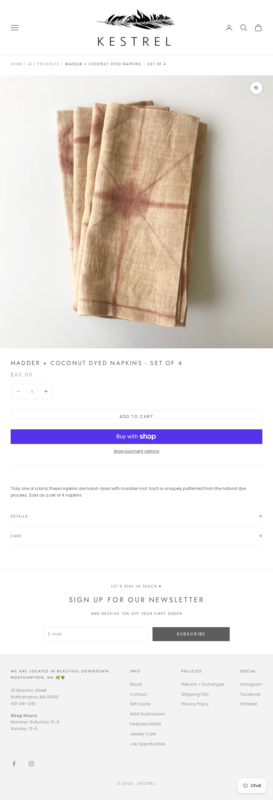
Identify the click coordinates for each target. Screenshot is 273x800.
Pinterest (248, 704)
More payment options (136, 451)
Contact (138, 694)
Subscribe (191, 634)
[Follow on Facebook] (14, 763)
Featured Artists (145, 724)
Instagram (251, 684)
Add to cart (137, 416)
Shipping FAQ (194, 694)
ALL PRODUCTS (44, 64)
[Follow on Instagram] (31, 763)
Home (16, 64)
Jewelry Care (143, 734)
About (136, 684)
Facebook (250, 694)
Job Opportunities (147, 744)
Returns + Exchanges (202, 684)
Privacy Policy (195, 704)
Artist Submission (147, 714)
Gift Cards (140, 704)
